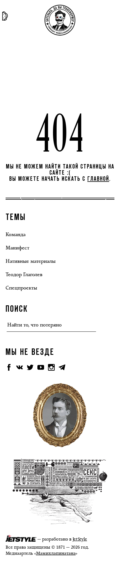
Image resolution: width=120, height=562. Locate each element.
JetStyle (80, 539)
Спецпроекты (21, 287)
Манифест (17, 247)
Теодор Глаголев (24, 274)
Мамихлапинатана (56, 553)
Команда (15, 234)
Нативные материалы (31, 261)
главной (98, 179)
